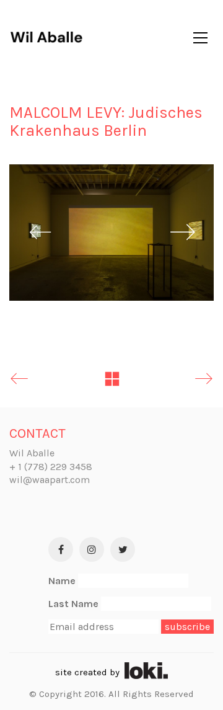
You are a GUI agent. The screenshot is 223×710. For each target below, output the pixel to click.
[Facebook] (60, 549)
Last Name (73, 604)
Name (62, 581)
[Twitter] (122, 549)
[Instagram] (91, 549)
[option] (111, 232)
